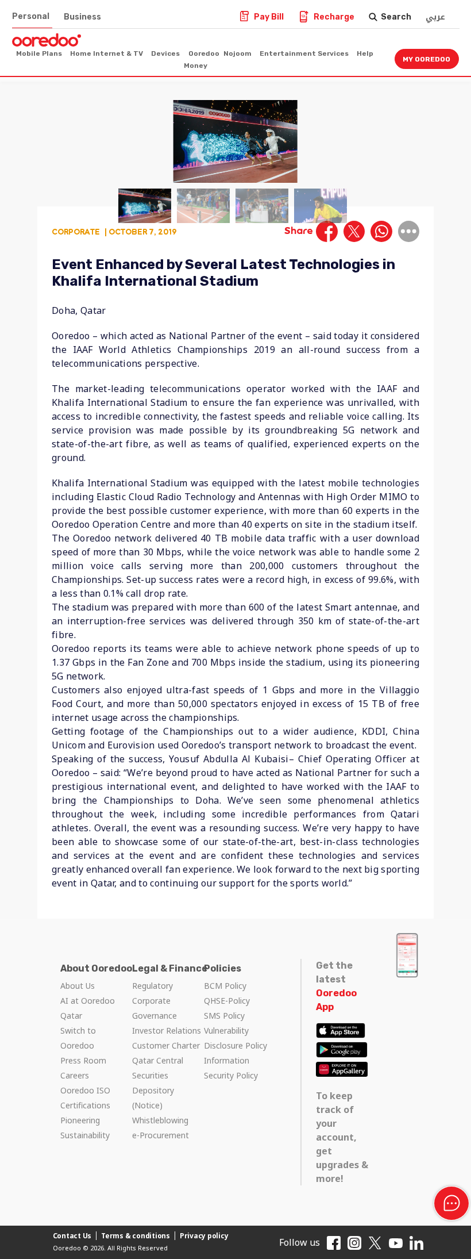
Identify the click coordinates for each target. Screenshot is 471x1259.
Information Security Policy (231, 1068)
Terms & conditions (135, 1236)
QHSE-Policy (227, 1000)
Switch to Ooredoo (78, 1038)
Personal (30, 16)
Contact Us (72, 1236)
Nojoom (237, 53)
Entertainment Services (304, 53)
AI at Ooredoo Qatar (87, 1008)
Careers (74, 1075)
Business (82, 17)
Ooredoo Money (201, 59)
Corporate (76, 231)
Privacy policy (204, 1236)
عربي (435, 17)
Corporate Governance (154, 1008)
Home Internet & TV (106, 53)
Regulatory (152, 985)
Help (365, 53)
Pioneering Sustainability (85, 1128)
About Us (77, 985)
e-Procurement (160, 1135)
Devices (165, 53)
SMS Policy (224, 1015)
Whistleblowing (160, 1120)
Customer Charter (166, 1045)
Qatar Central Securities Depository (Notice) (157, 1083)
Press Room (83, 1060)
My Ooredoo (426, 59)
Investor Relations (166, 1030)
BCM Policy (225, 985)
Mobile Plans (39, 53)
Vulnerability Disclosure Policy (235, 1038)
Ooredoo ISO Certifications (85, 1098)
